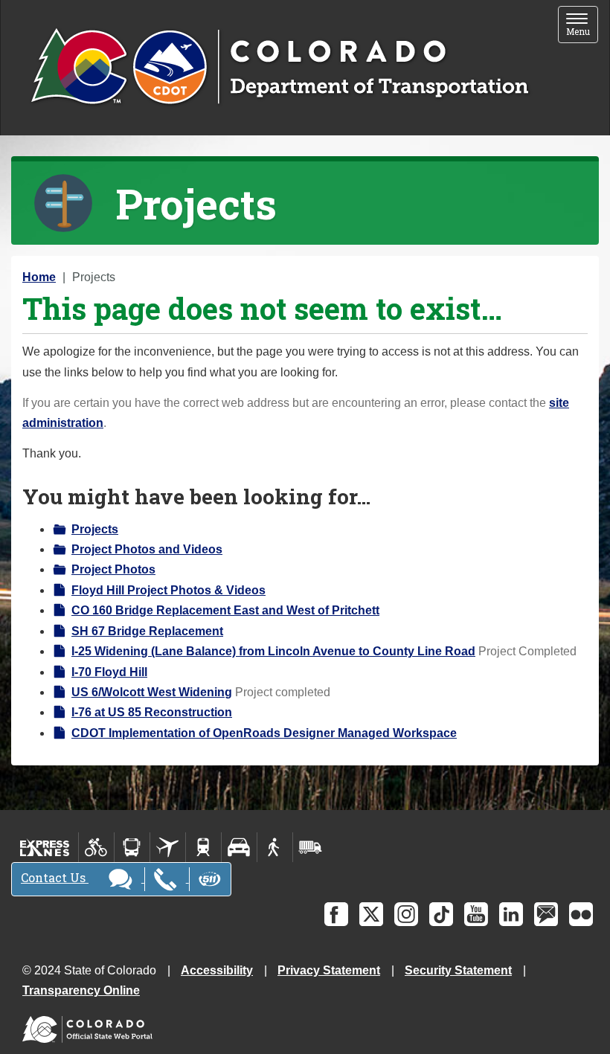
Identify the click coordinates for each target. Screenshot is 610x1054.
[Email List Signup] (546, 914)
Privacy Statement (328, 970)
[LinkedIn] (511, 914)
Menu (582, 25)
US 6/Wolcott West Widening (151, 692)
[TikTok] (441, 914)
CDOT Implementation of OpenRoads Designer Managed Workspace (264, 733)
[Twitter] (371, 914)
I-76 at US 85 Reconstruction (151, 712)
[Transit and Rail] (132, 847)
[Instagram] (406, 914)
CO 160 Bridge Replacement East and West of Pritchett (225, 610)
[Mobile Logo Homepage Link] (279, 67)
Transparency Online (81, 990)
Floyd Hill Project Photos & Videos (168, 590)
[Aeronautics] (168, 847)
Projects (94, 529)
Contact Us (55, 877)
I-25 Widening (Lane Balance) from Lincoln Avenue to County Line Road (273, 651)
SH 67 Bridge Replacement (147, 631)
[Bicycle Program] (96, 847)
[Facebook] (336, 914)
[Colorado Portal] (90, 1026)
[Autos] (239, 847)
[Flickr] (581, 914)
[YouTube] (476, 914)
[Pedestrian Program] (275, 847)
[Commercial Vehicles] (310, 847)
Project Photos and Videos (146, 549)
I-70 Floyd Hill (109, 672)
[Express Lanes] (45, 847)
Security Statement (458, 970)
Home (39, 277)
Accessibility (217, 970)
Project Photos (113, 569)
